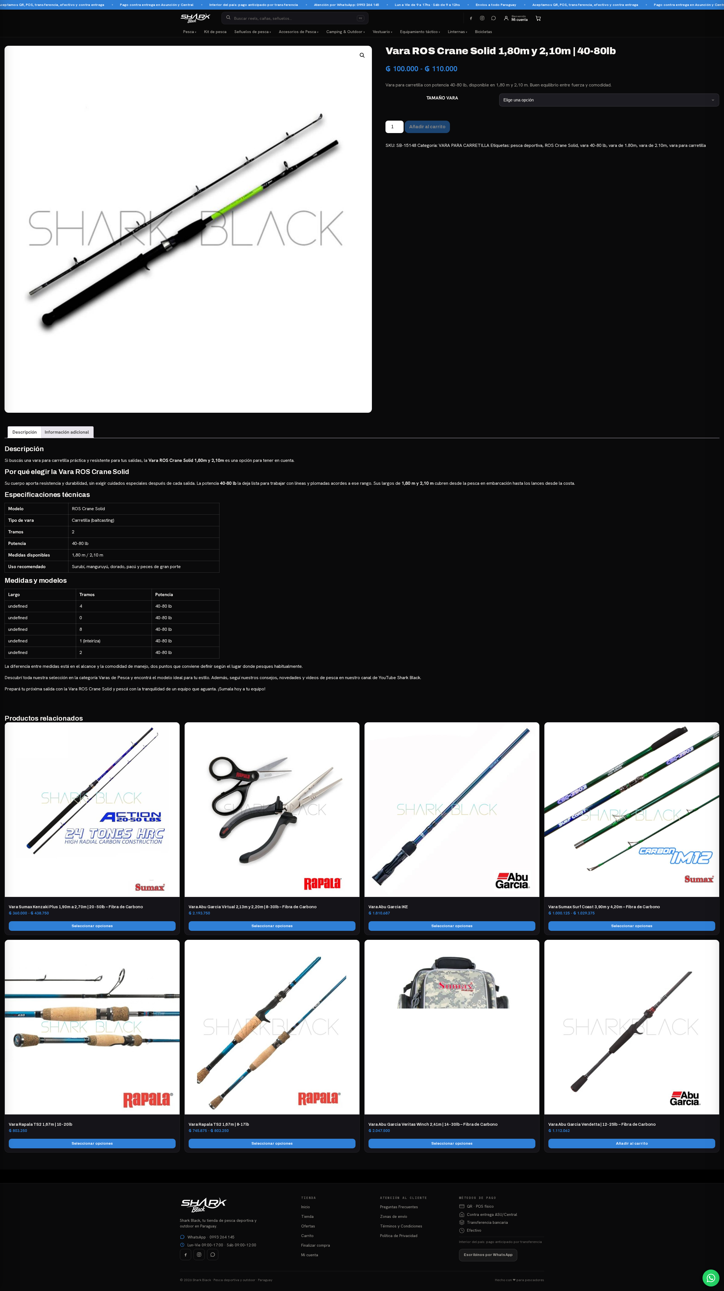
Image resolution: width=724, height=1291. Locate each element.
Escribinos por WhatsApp (488, 1255)
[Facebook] (471, 18)
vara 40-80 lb (593, 145)
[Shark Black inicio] (195, 18)
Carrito (307, 1235)
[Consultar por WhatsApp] (711, 1278)
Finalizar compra (315, 1245)
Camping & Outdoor (344, 31)
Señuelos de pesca (251, 31)
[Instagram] (482, 18)
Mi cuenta (309, 1254)
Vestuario (381, 31)
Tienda (307, 1216)
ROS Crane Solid (561, 145)
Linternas (456, 31)
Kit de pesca (215, 31)
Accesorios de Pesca (297, 31)
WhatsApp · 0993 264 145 (211, 1237)
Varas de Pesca (114, 678)
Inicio (305, 1206)
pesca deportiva (526, 145)
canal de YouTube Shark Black (390, 678)
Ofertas (308, 1226)
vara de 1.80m (623, 145)
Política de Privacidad (398, 1235)
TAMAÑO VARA (442, 98)
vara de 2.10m (653, 145)
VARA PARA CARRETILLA (464, 145)
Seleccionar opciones (92, 926)
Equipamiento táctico (419, 31)
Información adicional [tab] (67, 432)
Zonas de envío (393, 1216)
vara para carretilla (687, 145)
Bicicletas (483, 31)
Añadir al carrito (427, 126)
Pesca (188, 31)
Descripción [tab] (24, 432)
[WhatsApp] (493, 18)
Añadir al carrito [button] (632, 1143)
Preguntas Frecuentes (399, 1206)
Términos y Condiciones (401, 1226)
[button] (362, 55)
